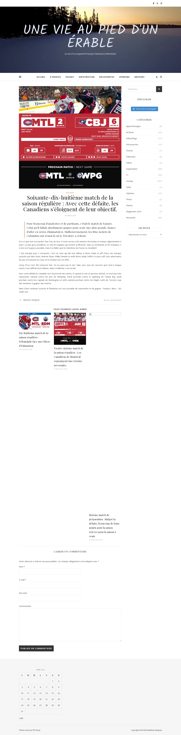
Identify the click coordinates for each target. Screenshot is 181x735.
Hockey (70, 77)
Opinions (124, 77)
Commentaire (25, 606)
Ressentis (130, 217)
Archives (139, 77)
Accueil (41, 77)
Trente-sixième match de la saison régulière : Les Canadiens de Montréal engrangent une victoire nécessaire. (68, 357)
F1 (127, 175)
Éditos (129, 162)
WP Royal (36, 730)
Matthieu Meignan (31, 300)
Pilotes (129, 205)
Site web (23, 593)
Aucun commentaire (112, 300)
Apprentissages (133, 126)
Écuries (129, 150)
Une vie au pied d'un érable (90, 37)
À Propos (55, 77)
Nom (22, 566)
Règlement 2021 (134, 211)
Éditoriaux (130, 156)
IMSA (128, 187)
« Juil (21, 718)
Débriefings (131, 138)
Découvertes (106, 77)
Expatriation (86, 77)
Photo (129, 199)
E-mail (22, 579)
